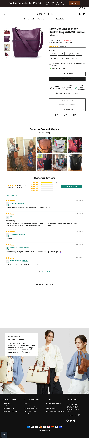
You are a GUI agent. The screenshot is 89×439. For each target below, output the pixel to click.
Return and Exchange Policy (54, 411)
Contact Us (7, 406)
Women (40, 19)
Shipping (52, 42)
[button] (53, 46)
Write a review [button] (71, 186)
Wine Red (65, 59)
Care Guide (28, 414)
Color (52, 50)
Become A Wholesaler (10, 411)
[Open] (4, 435)
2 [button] (42, 272)
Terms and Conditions (53, 403)
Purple (74, 59)
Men (50, 19)
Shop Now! (74, 3)
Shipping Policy (50, 408)
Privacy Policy (50, 406)
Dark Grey (70, 54)
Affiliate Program (30, 411)
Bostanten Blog (8, 408)
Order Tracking (30, 406)
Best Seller (60, 19)
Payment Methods (31, 408)
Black (61, 54)
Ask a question (67, 109)
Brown (53, 54)
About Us (6, 403)
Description (67, 100)
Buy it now (67, 79)
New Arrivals (29, 19)
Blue (78, 54)
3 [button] (44, 272)
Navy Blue (54, 59)
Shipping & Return (67, 105)
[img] (10, 201)
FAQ (26, 403)
